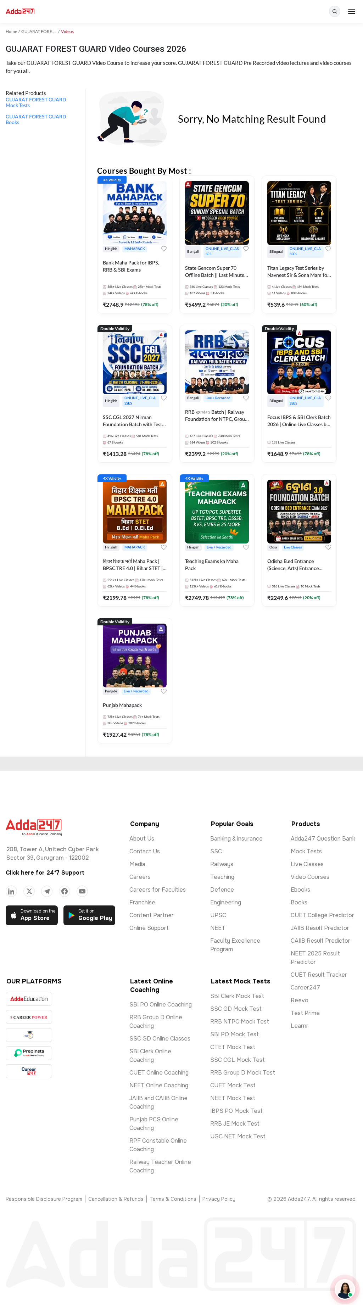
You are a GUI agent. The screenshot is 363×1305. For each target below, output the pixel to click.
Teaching (222, 877)
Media (137, 864)
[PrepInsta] (29, 1053)
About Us (141, 838)
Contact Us (144, 851)
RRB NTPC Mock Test (239, 1021)
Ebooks (300, 889)
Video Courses (310, 877)
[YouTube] (82, 891)
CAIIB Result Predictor (320, 940)
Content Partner (151, 915)
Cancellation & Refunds (116, 1199)
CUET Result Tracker (319, 974)
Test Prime (305, 1013)
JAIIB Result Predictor (320, 928)
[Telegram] (46, 891)
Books (299, 902)
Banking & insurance (236, 838)
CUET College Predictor (322, 915)
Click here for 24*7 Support (45, 872)
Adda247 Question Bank (323, 838)
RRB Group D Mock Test (242, 1072)
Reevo (299, 1000)
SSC (216, 851)
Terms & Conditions (173, 1199)
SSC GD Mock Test (236, 1009)
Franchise (142, 902)
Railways (221, 864)
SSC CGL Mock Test (237, 1060)
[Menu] (351, 11)
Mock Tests (306, 851)
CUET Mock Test (233, 1085)
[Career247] (29, 1071)
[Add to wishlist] (164, 249)
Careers (140, 877)
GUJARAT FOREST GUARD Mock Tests (36, 102)
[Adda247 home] (20, 12)
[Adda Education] (29, 999)
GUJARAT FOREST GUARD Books (36, 120)
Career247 (305, 987)
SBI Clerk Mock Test (237, 996)
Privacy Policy (218, 1199)
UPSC (218, 915)
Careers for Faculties (157, 889)
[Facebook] (64, 891)
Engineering (225, 902)
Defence (222, 889)
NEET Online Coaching (158, 1085)
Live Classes (307, 864)
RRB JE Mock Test (234, 1123)
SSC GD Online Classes (159, 1038)
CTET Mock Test (232, 1047)
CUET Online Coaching (159, 1072)
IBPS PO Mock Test (236, 1111)
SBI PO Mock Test (234, 1034)
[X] (29, 891)
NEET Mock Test (232, 1098)
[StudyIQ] (29, 1035)
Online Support (149, 928)
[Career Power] (29, 1017)
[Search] (334, 11)
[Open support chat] (345, 1289)
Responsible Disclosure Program (44, 1199)
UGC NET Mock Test (238, 1136)
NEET (217, 928)
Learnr (299, 1026)
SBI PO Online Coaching (160, 1004)
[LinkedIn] (11, 891)
